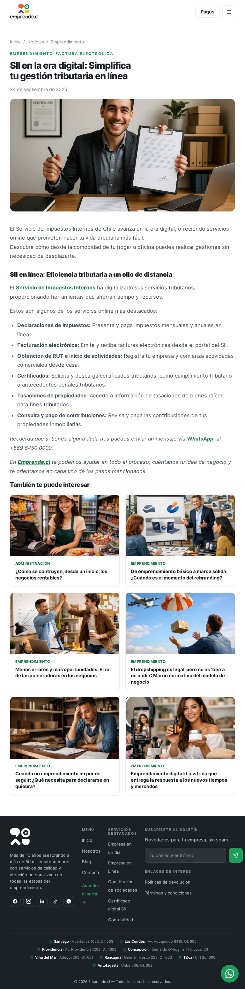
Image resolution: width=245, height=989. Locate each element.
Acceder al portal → (90, 893)
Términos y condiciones (168, 892)
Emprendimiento (67, 41)
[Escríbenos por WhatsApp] (230, 974)
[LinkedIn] (42, 901)
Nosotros (91, 851)
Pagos (207, 12)
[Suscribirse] (236, 855)
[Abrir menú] (228, 11)
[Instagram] (28, 901)
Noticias (35, 41)
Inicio (15, 41)
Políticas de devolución (167, 882)
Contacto (91, 872)
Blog (86, 861)
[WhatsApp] (68, 901)
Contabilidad (120, 919)
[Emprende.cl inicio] (24, 11)
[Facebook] (15, 901)
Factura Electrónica (85, 53)
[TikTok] (55, 901)
